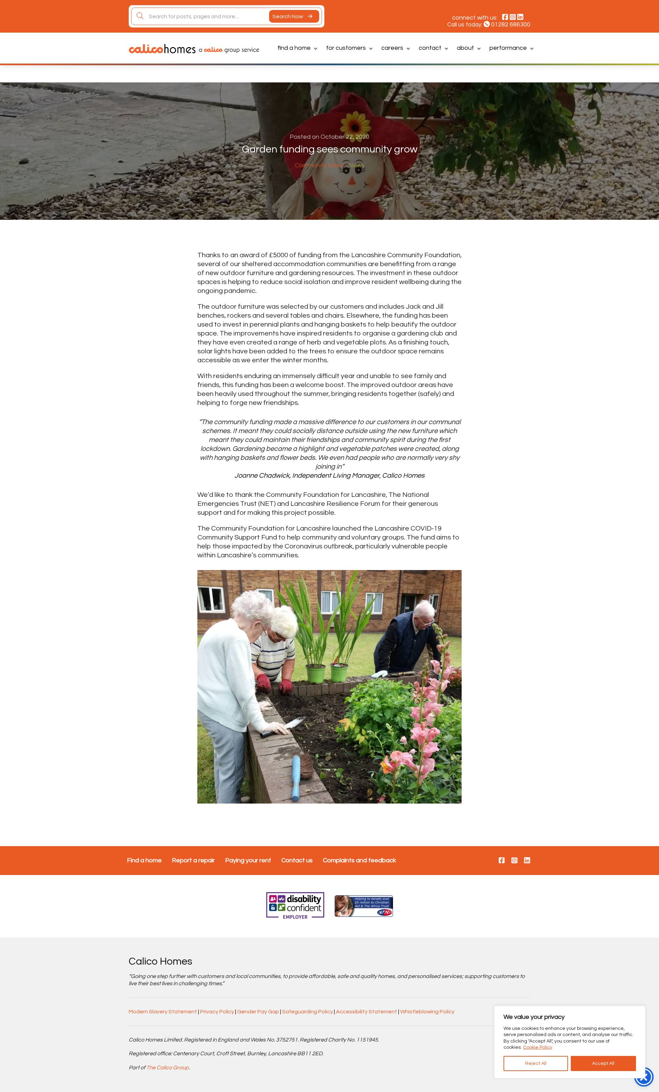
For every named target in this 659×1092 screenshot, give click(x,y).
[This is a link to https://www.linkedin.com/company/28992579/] (527, 860)
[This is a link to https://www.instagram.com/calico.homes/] (514, 860)
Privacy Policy (217, 1011)
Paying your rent (248, 860)
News (356, 165)
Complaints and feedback (359, 860)
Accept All (603, 1063)
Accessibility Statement (366, 1011)
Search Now (288, 16)
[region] (569, 1042)
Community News (319, 165)
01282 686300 (510, 24)
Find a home (294, 48)
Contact (430, 48)
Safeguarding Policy (307, 1011)
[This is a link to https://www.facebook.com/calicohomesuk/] (502, 860)
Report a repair (193, 860)
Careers (392, 48)
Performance (508, 48)
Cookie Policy (537, 1047)
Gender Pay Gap (258, 1011)
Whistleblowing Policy (427, 1011)
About (465, 48)
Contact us (297, 860)
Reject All (535, 1063)
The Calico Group (167, 1067)
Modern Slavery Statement (163, 1011)
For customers (346, 48)
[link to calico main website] (227, 49)
